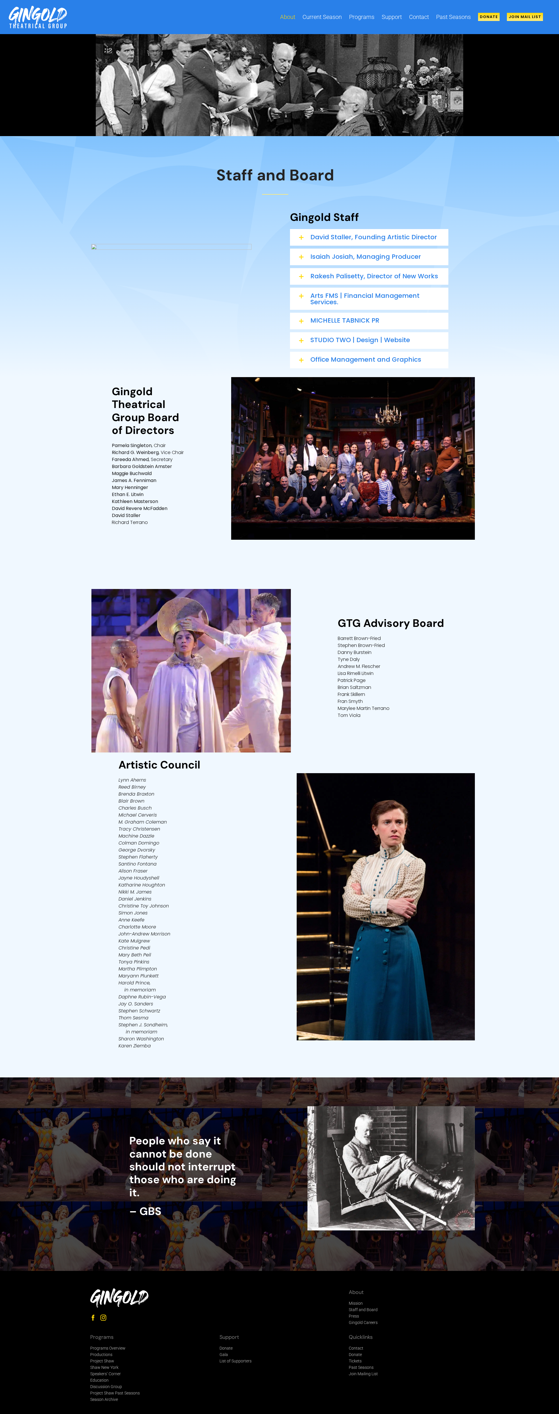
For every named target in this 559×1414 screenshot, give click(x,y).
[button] (369, 237)
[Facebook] (93, 1318)
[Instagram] (103, 1318)
